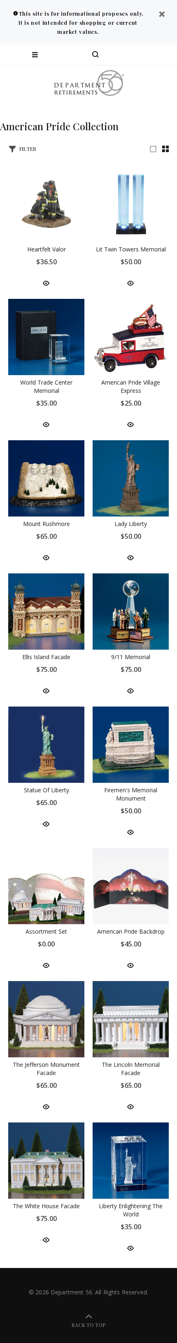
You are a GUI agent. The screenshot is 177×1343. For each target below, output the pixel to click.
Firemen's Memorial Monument (130, 794)
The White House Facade (46, 1206)
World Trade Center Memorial (46, 386)
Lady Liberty (130, 524)
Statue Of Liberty (46, 790)
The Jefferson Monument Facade (46, 1069)
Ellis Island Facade (46, 657)
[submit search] (137, 54)
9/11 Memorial (130, 657)
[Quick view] (46, 282)
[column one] (153, 148)
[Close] (162, 15)
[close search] (163, 55)
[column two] (165, 148)
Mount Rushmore (46, 524)
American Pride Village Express (130, 386)
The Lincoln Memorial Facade (131, 1069)
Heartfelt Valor (46, 249)
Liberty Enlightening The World (131, 1210)
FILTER (27, 148)
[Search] (95, 54)
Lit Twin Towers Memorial (131, 249)
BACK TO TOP (89, 1325)
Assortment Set (46, 931)
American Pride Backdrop (131, 931)
